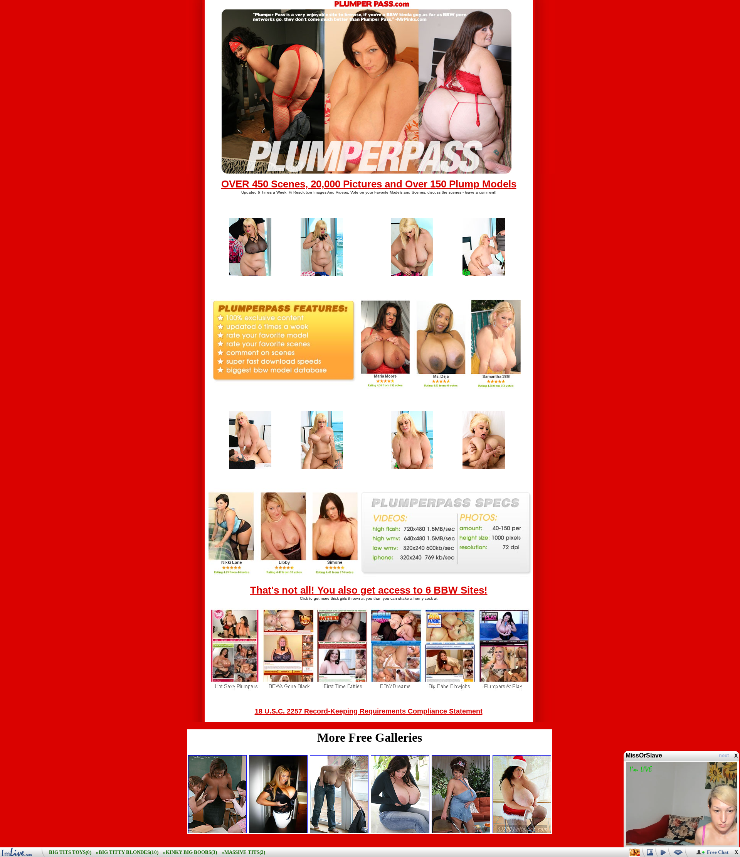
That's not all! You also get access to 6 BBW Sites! (369, 590)
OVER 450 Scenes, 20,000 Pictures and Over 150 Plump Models (368, 184)
